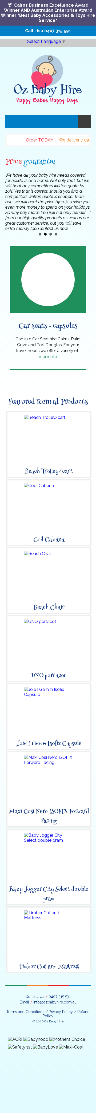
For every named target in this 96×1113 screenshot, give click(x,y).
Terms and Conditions (25, 1012)
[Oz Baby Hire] (48, 75)
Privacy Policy (61, 1012)
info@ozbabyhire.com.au (55, 1002)
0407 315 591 (57, 30)
